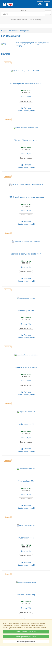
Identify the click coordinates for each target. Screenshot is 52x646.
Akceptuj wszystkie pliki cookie (26, 632)
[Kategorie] (47, 4)
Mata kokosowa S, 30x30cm (26, 367)
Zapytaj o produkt (26, 101)
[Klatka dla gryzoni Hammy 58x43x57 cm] (26, 71)
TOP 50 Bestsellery (35, 20)
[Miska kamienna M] (26, 411)
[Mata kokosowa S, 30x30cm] (26, 355)
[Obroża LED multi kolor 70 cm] (26, 127)
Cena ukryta (26, 96)
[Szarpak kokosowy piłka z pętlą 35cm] (26, 241)
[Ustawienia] (40, 4)
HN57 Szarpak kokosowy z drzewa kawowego (26, 197)
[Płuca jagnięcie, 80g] (26, 468)
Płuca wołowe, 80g (26, 537)
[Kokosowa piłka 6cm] (26, 298)
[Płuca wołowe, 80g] (26, 525)
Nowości (24, 20)
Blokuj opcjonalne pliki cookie (26, 637)
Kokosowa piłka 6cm (26, 310)
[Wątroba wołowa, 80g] (26, 582)
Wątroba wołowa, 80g (26, 594)
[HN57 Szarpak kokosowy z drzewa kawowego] (26, 184)
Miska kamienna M (26, 424)
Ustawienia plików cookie (26, 641)
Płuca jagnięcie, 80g (26, 481)
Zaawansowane (16, 20)
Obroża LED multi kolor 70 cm (26, 140)
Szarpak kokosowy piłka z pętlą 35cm (26, 253)
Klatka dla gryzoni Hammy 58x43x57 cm (26, 83)
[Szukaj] (48, 12)
